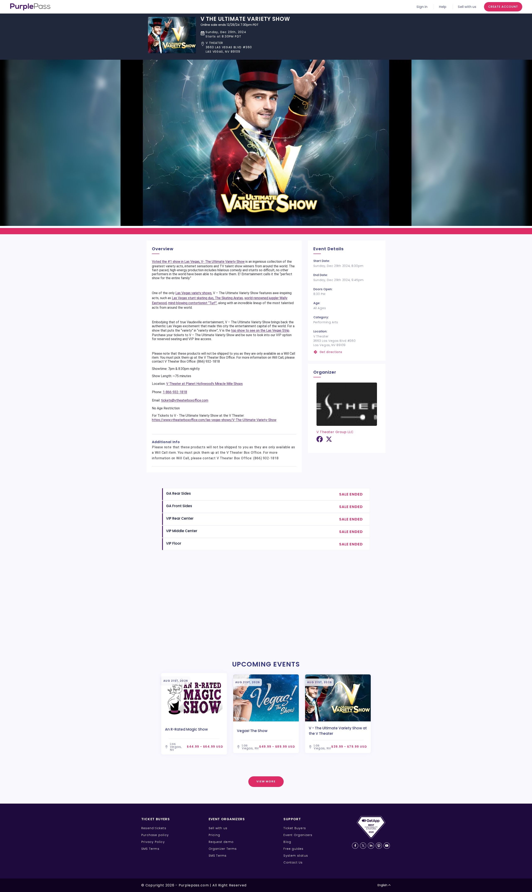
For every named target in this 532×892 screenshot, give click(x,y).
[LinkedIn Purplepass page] (371, 845)
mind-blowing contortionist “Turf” (192, 303)
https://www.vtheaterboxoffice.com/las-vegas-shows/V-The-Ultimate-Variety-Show (214, 420)
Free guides (293, 849)
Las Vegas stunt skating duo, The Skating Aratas (207, 298)
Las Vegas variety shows (193, 293)
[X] (329, 440)
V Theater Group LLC (334, 432)
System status (295, 856)
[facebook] (319, 440)
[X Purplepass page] (363, 845)
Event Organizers (297, 835)
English (382, 885)
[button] (245, 47)
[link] (346, 352)
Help (442, 6)
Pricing (214, 835)
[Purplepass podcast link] (379, 845)
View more (266, 781)
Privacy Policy (153, 842)
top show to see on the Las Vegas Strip (260, 330)
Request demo (221, 842)
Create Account (503, 7)
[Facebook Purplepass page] (355, 845)
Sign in (421, 6)
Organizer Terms (223, 849)
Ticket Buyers (294, 828)
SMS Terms (150, 849)
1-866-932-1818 (175, 392)
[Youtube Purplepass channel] (387, 845)
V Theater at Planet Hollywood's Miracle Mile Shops (204, 384)
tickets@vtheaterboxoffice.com (184, 400)
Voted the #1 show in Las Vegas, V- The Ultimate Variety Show (198, 262)
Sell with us (467, 6)
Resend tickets (153, 828)
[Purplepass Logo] (30, 6)
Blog (287, 842)
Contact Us (293, 862)
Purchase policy (155, 835)
